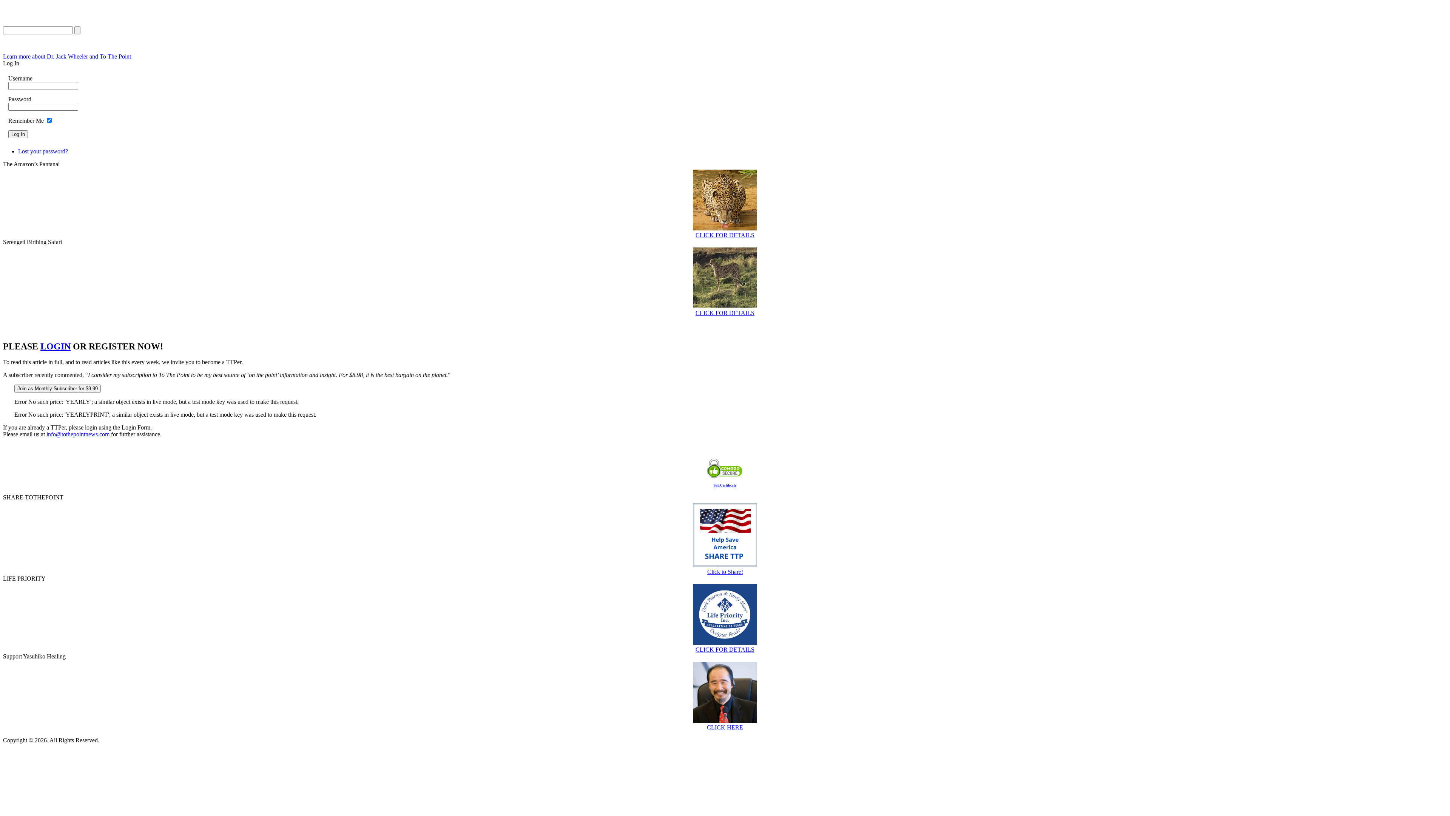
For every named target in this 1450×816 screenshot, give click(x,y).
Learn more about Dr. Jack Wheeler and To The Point (67, 56)
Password (19, 99)
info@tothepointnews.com (78, 434)
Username (20, 78)
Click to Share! (725, 572)
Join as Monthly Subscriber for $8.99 (57, 388)
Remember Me (26, 120)
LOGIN (55, 346)
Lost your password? (43, 151)
